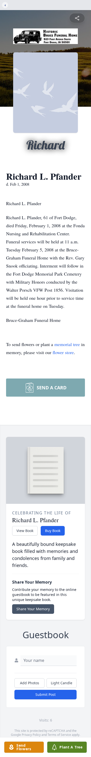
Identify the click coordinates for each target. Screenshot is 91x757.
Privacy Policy (31, 735)
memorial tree (67, 344)
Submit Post (45, 694)
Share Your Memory (33, 609)
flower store (63, 352)
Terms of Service (59, 735)
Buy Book (52, 530)
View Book (24, 530)
